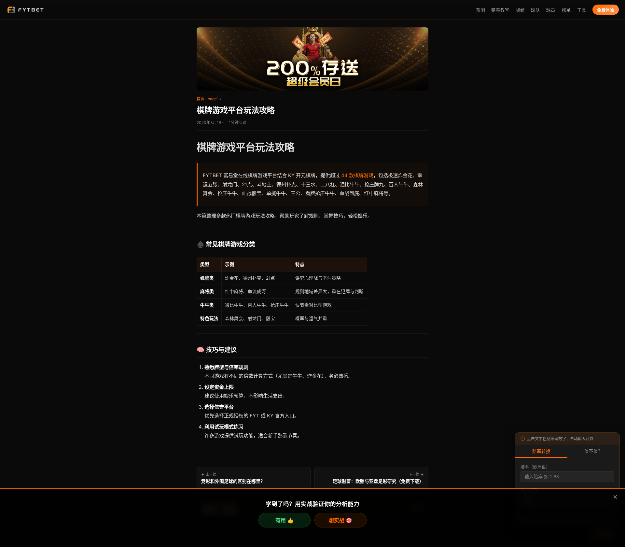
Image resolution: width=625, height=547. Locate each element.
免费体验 (605, 9)
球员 (550, 10)
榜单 (566, 10)
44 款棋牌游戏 (357, 175)
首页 (200, 98)
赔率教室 (500, 10)
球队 (535, 10)
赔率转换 (541, 451)
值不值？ (593, 451)
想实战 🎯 (340, 520)
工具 (581, 10)
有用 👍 (284, 520)
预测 (480, 10)
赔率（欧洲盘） (535, 466)
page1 (213, 98)
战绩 (520, 10)
